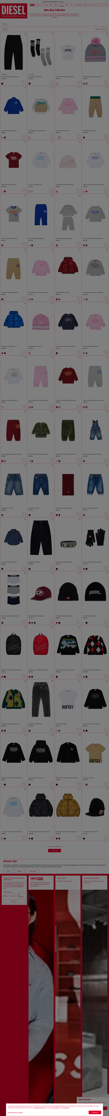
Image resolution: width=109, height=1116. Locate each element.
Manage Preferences (40, 1107)
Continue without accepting (15, 1112)
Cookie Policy (65, 1107)
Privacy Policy (56, 1107)
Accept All (95, 1112)
